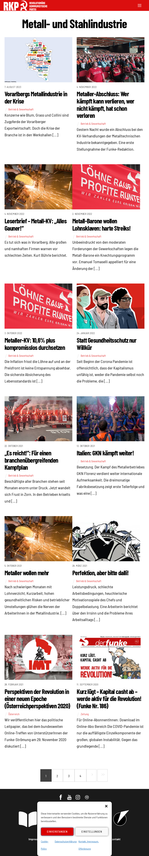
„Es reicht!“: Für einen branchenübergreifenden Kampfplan (31, 460)
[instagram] (78, 795)
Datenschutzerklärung (66, 841)
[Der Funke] (25, 9)
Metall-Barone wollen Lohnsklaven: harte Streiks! (101, 224)
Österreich (13, 714)
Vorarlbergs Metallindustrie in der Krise (36, 97)
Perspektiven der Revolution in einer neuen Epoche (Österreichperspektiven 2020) (37, 698)
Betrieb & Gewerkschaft (21, 109)
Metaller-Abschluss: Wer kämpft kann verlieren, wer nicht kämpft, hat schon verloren (105, 104)
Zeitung (85, 714)
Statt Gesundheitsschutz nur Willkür (106, 343)
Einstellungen (91, 831)
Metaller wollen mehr (27, 572)
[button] (106, 806)
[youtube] (70, 795)
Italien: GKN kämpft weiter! (105, 453)
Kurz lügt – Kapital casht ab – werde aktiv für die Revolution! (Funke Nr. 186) (109, 698)
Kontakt (115, 839)
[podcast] (87, 795)
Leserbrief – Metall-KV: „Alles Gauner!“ (36, 224)
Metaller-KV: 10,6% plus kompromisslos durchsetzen (35, 343)
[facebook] (61, 795)
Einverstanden (57, 831)
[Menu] (139, 5)
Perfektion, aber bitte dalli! (100, 572)
